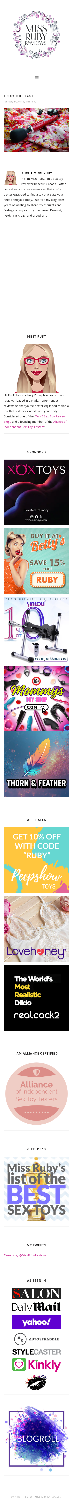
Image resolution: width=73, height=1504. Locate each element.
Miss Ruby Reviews (36, 35)
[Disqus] (36, 275)
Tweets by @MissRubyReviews (25, 1255)
